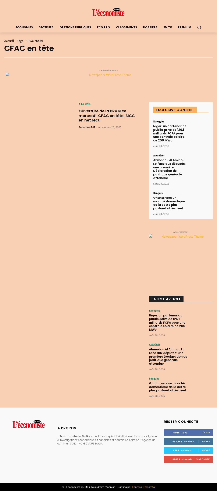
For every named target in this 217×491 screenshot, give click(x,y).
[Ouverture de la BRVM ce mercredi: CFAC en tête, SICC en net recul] (38, 126)
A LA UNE (84, 103)
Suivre (206, 441)
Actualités (159, 155)
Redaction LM (87, 127)
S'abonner (203, 459)
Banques (158, 192)
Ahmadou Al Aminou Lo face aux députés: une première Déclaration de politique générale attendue (169, 169)
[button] (199, 27)
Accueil (9, 40)
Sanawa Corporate (143, 487)
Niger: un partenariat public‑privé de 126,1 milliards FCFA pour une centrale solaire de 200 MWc (169, 133)
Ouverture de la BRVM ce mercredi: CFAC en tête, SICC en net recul (107, 115)
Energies (158, 121)
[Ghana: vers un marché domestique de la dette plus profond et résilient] (199, 199)
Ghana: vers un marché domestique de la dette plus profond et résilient (169, 203)
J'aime (206, 432)
